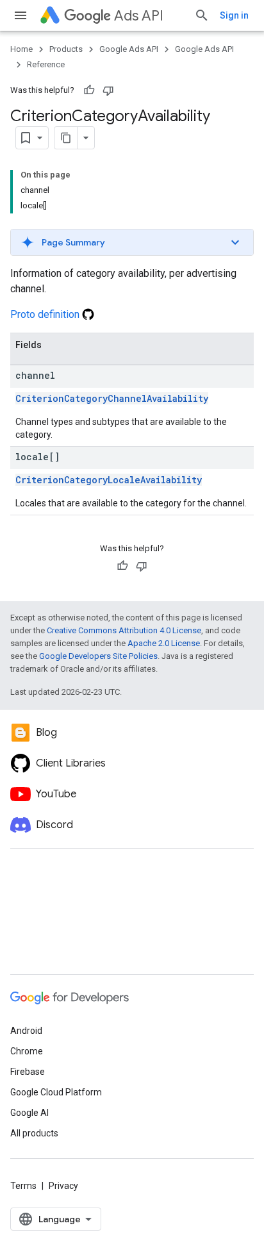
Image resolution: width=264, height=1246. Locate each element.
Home (21, 49)
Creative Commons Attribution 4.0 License (124, 630)
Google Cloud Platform (56, 1092)
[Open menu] (20, 15)
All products (34, 1133)
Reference (46, 64)
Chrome (26, 1051)
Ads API (138, 15)
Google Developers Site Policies (98, 656)
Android (26, 1031)
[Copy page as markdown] (66, 138)
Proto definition (46, 314)
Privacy (63, 1186)
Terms (23, 1186)
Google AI (29, 1113)
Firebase (27, 1072)
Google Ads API (128, 49)
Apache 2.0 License (164, 643)
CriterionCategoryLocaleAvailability (108, 480)
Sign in (234, 15)
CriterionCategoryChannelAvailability (111, 398)
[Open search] (202, 15)
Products (66, 49)
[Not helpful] (108, 90)
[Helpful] (89, 90)
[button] (132, 242)
